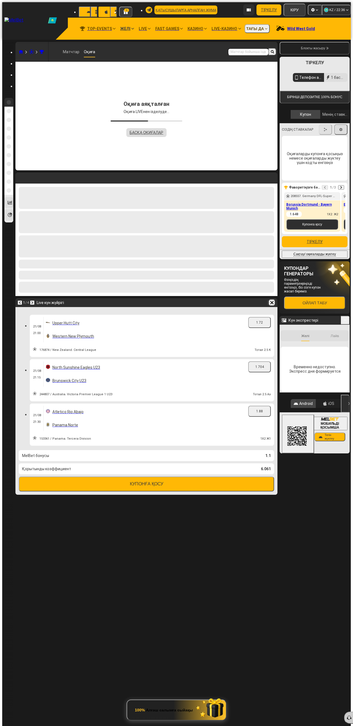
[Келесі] (32, 302)
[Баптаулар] (315, 10)
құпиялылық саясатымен (305, 160)
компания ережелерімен (331, 156)
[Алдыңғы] (20, 302)
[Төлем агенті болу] (248, 9)
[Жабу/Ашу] (345, 411)
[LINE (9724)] (21, 51)
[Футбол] (31, 51)
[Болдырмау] (272, 302)
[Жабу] (345, 495)
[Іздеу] (272, 51)
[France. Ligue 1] (41, 51)
